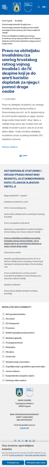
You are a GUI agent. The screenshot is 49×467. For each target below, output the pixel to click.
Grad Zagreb (7, 21)
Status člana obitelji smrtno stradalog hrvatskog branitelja (24, 215)
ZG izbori (10, 319)
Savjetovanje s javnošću (18, 362)
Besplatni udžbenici (12, 285)
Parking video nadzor (16, 380)
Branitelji (18, 21)
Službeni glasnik (14, 338)
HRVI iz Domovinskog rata (15, 208)
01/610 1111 (24, 428)
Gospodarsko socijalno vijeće (20, 376)
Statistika (10, 347)
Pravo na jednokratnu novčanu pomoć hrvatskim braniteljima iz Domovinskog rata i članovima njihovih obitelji (22, 276)
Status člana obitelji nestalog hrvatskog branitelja (20, 292)
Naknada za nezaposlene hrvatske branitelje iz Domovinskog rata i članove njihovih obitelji (23, 230)
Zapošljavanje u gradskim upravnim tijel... (26, 366)
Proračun (10, 328)
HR (44, 7)
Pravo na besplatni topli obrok (16, 223)
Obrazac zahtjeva (9, 147)
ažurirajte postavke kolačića (35, 455)
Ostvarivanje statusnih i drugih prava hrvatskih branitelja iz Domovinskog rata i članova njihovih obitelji (21, 30)
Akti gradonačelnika (15, 314)
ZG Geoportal (12, 323)
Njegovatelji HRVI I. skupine (15, 196)
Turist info (10, 356)
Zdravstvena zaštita (12, 252)
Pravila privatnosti (16, 455)
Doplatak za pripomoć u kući (16, 202)
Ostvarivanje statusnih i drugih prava (16, 24)
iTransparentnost (14, 343)
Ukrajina (10, 352)
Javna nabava (13, 371)
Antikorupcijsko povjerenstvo (20, 333)
